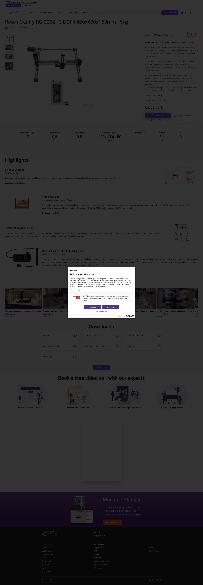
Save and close (101, 312)
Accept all (110, 307)
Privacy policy (75, 290)
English (73, 270)
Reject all (92, 307)
